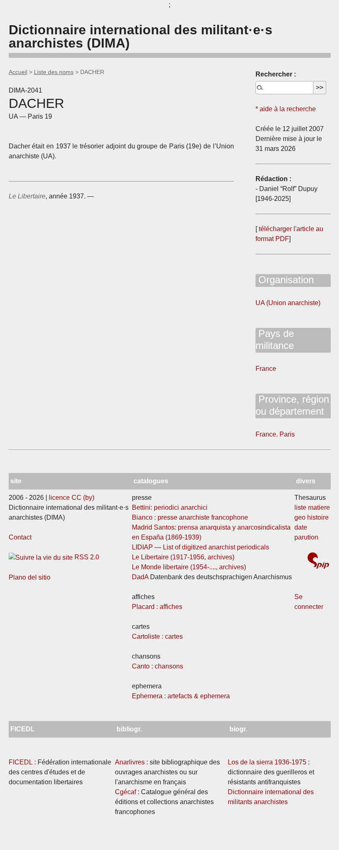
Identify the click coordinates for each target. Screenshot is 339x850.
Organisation (284, 279)
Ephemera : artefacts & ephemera (181, 696)
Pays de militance (274, 339)
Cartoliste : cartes (157, 636)
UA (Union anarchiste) (287, 302)
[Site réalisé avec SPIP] (318, 561)
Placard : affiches (157, 606)
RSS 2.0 (86, 557)
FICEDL (21, 762)
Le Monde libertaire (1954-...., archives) (189, 567)
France (265, 368)
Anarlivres (130, 762)
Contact (20, 537)
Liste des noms (54, 72)
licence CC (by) (71, 497)
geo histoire (311, 517)
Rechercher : (275, 74)
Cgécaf (125, 791)
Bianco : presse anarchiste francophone (190, 517)
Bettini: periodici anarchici (170, 507)
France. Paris (275, 434)
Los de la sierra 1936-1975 (267, 762)
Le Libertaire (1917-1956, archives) (183, 557)
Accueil (18, 72)
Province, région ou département (292, 405)
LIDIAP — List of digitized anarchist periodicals (200, 547)
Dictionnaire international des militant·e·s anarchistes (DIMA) (140, 36)
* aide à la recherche (285, 108)
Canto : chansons (157, 666)
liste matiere (312, 507)
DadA (140, 576)
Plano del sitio (29, 577)
